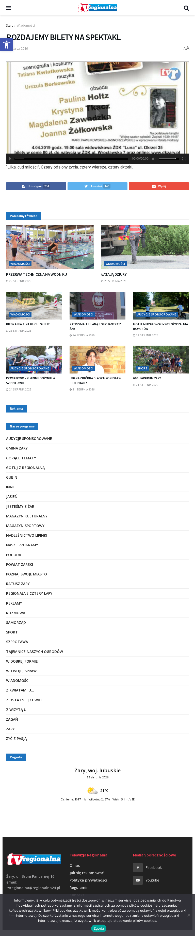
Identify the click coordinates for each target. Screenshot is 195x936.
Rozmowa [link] (15, 612)
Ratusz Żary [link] (18, 583)
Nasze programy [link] (22, 544)
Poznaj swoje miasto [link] (26, 574)
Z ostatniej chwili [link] (24, 700)
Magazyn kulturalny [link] (26, 516)
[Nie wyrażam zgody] (188, 915)
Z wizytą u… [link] (17, 709)
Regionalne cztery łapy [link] (29, 593)
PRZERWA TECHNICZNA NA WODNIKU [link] (36, 274)
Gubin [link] (11, 477)
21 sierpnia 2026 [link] (83, 389)
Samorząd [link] (16, 622)
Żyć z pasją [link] (16, 738)
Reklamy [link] (14, 603)
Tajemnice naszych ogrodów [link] (34, 651)
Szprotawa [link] (17, 641)
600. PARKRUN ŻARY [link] (147, 378)
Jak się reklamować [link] (87, 872)
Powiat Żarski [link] (19, 564)
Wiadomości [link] (26, 25)
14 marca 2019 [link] (17, 48)
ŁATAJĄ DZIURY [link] (114, 274)
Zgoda (99, 928)
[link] (6, 44)
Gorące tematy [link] (21, 458)
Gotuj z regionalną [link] (25, 467)
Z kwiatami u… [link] (20, 690)
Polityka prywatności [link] (88, 880)
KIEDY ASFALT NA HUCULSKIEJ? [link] (28, 324)
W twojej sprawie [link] (23, 670)
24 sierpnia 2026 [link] (83, 335)
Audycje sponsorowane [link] (156, 314)
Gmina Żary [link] (17, 448)
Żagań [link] (12, 719)
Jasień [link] (12, 496)
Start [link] (9, 25)
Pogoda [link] (13, 554)
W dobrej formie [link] (22, 661)
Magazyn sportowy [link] (25, 525)
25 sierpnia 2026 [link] (19, 281)
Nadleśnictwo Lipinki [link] (26, 535)
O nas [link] (75, 865)
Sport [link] (142, 368)
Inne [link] (10, 486)
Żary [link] (10, 728)
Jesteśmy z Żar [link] (20, 506)
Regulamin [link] (79, 887)
